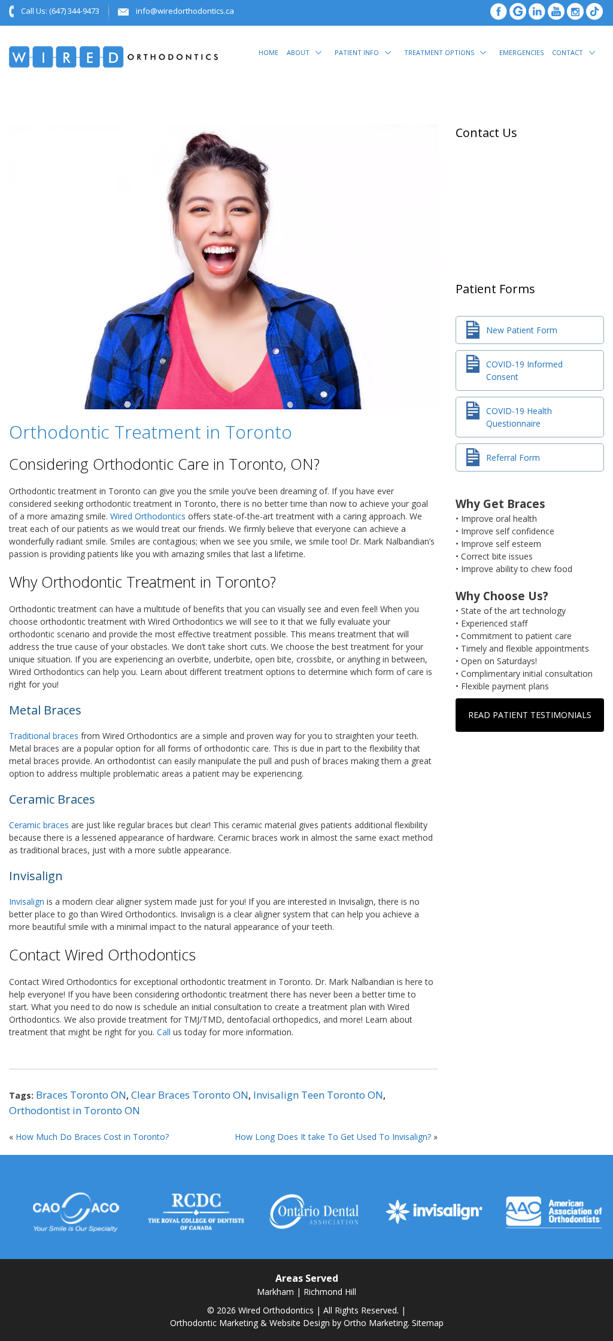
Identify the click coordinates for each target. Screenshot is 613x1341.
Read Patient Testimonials (529, 714)
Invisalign (26, 901)
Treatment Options (439, 52)
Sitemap (428, 1322)
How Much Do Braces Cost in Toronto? (92, 1136)
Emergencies (521, 52)
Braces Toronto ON (81, 1095)
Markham (275, 1291)
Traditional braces (43, 735)
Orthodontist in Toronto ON (74, 1110)
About (298, 52)
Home (268, 52)
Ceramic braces (39, 825)
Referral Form (513, 457)
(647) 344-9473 (74, 10)
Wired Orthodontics (148, 516)
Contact (567, 52)
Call (164, 1032)
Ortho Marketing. (376, 1322)
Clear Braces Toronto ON (189, 1095)
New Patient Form (521, 330)
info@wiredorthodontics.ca (185, 10)
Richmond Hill (330, 1291)
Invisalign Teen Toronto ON (318, 1095)
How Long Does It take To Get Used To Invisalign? (333, 1136)
